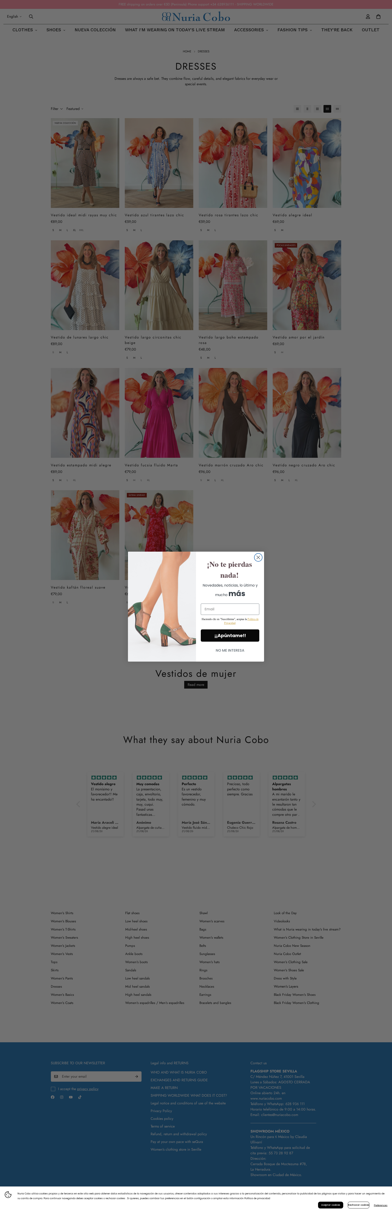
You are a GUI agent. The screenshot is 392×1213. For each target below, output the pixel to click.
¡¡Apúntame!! (230, 635)
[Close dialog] (258, 557)
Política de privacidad (257, 1198)
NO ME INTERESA (230, 650)
